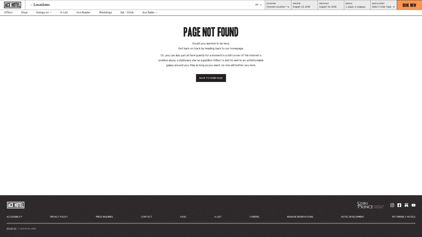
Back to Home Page (211, 78)
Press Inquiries (104, 217)
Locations (41, 5)
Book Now (409, 5)
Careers (254, 217)
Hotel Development (352, 217)
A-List (64, 12)
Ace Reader (83, 12)
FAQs (183, 217)
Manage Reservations (300, 217)
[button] (304, 6)
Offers (8, 12)
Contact (146, 217)
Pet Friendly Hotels (403, 217)
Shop (24, 12)
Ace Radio (148, 12)
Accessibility (14, 217)
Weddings (105, 12)
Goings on (42, 12)
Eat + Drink (127, 12)
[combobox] (278, 7)
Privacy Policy (59, 217)
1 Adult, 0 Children (355, 8)
